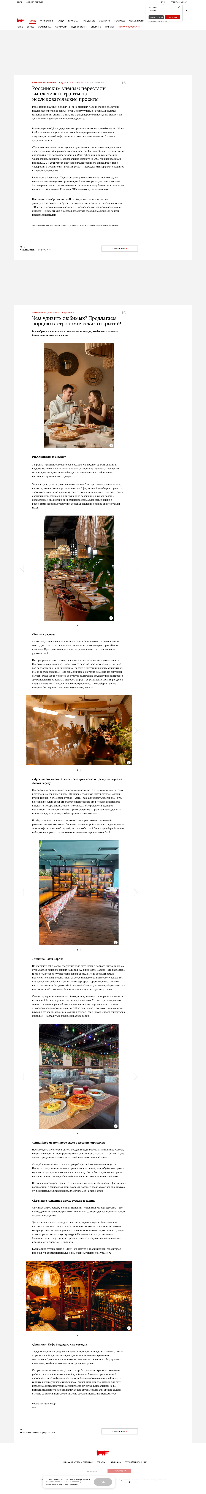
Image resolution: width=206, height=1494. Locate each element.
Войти (19, 2)
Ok (103, 1481)
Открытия (37, 312)
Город (32, 21)
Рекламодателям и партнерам (78, 1462)
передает (89, 166)
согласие (65, 1481)
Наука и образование (129, 27)
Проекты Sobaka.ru (179, 2)
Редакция (101, 1462)
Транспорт (110, 27)
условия (49, 1481)
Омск (163, 2)
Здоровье (119, 21)
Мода (60, 21)
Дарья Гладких (27, 249)
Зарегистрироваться (34, 2)
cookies (74, 1484)
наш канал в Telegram (59, 225)
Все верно (173, 17)
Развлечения (46, 21)
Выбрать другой (156, 17)
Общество (96, 27)
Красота (73, 21)
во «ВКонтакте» (77, 225)
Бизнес (30, 27)
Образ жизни (136, 21)
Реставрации (61, 27)
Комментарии (118, 248)
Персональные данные (136, 1462)
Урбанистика (44, 27)
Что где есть (88, 21)
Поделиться (81, 82)
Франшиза (116, 1462)
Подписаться (65, 82)
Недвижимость (79, 27)
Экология (104, 21)
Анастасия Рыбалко (29, 1432)
